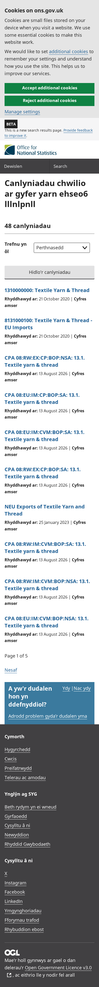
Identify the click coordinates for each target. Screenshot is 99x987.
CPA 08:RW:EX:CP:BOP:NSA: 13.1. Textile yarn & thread (45, 361)
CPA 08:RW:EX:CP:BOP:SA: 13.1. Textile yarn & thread (43, 473)
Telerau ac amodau (25, 777)
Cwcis (11, 759)
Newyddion (17, 835)
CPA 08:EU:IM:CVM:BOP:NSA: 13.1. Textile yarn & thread (47, 622)
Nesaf (11, 670)
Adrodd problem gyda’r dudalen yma (47, 716)
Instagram (15, 883)
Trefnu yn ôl (16, 247)
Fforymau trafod (22, 920)
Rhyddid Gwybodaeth (27, 844)
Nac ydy (82, 688)
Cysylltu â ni (17, 825)
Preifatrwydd (18, 768)
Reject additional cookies (49, 100)
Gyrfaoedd (16, 816)
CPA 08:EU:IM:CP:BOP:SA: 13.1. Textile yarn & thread (42, 398)
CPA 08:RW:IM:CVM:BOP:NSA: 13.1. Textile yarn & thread (47, 585)
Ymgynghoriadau (23, 911)
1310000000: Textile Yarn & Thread (47, 290)
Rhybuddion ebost (24, 929)
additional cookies (68, 51)
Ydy (66, 688)
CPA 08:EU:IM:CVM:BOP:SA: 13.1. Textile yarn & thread (45, 436)
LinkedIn (14, 901)
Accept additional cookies (49, 88)
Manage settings (22, 112)
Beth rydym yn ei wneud (30, 807)
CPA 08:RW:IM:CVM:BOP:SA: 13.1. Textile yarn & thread (45, 547)
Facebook (15, 892)
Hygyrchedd (17, 749)
